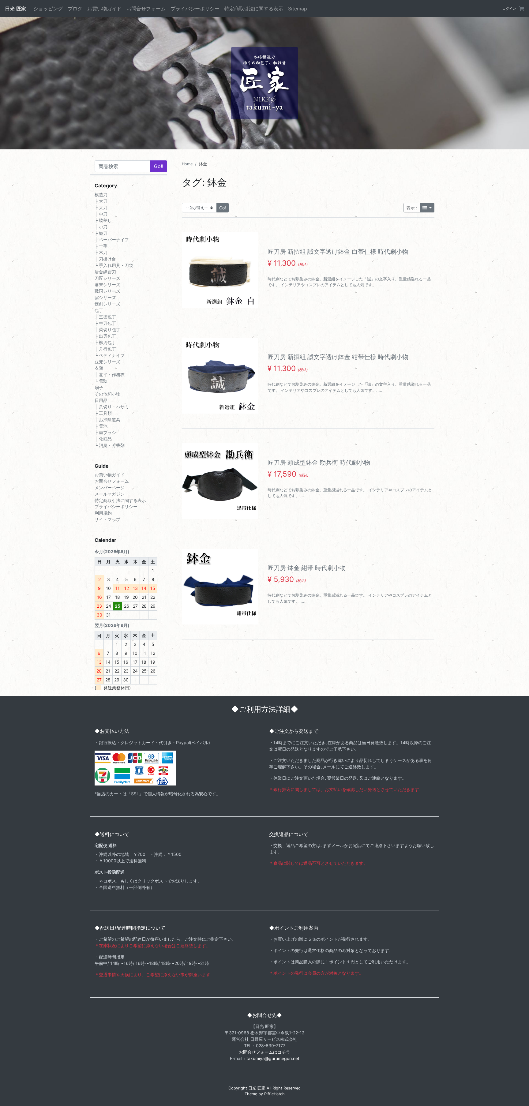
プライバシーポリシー (195, 9)
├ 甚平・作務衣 (110, 374)
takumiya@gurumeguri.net (272, 1058)
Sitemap (297, 9)
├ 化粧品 (103, 438)
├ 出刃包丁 (105, 335)
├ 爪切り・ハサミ (112, 406)
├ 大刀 (101, 207)
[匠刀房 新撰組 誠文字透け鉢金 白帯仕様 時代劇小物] (220, 270)
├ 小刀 (101, 226)
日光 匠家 (15, 9)
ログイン (509, 8)
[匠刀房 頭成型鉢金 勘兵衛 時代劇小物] (220, 481)
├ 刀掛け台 (105, 258)
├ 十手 (101, 245)
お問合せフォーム (146, 9)
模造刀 (101, 194)
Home (187, 164)
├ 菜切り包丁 (107, 329)
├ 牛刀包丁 (105, 322)
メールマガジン (110, 493)
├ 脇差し (103, 220)
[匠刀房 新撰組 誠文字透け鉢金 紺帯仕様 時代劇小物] (220, 376)
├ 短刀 (101, 232)
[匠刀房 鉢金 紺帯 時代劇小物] (220, 587)
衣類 (99, 367)
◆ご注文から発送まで (293, 731)
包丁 (99, 310)
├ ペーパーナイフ (112, 239)
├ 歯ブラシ (105, 432)
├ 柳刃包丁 (105, 342)
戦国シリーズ (107, 290)
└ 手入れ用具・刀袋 (114, 265)
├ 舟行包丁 (105, 348)
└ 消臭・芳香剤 (110, 445)
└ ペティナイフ (110, 355)
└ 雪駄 (101, 380)
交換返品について (288, 834)
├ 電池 (101, 425)
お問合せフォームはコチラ (264, 1052)
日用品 (101, 400)
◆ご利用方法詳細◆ (264, 709)
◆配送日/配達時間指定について (130, 928)
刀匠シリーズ (107, 277)
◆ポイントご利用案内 (293, 928)
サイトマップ (107, 519)
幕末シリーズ (107, 284)
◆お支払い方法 (112, 731)
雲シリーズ (105, 297)
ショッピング (48, 9)
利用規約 (103, 513)
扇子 (99, 387)
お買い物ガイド (104, 9)
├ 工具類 (103, 412)
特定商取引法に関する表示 (253, 9)
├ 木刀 (101, 252)
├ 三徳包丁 (105, 316)
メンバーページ (110, 487)
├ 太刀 (101, 200)
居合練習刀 (105, 271)
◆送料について (112, 834)
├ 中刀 (101, 213)
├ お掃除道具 (107, 419)
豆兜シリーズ (107, 361)
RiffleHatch (274, 1094)
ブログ (75, 9)
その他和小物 (107, 393)
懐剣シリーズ (107, 303)
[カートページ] (520, 8)
